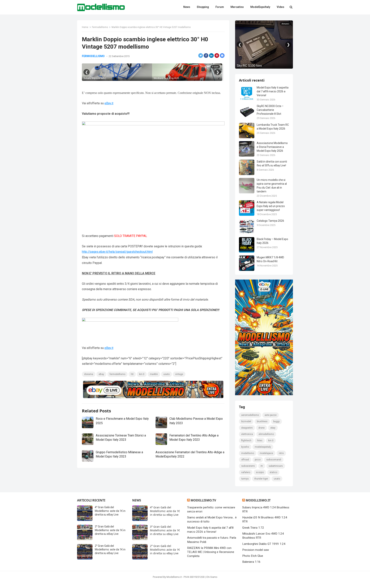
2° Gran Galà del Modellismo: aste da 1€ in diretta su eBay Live (110, 549)
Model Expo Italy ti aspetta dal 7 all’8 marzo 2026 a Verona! (272, 91)
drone (261, 427)
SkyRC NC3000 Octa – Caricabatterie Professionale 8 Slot (270, 109)
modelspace (266, 453)
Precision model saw (255, 550)
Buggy (276, 421)
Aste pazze (271, 415)
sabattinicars (276, 466)
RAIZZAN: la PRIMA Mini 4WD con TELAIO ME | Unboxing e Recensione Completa (210, 552)
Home (85, 27)
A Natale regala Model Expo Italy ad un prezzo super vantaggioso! (271, 206)
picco (258, 459)
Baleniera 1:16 (251, 562)
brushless (262, 421)
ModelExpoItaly (263, 447)
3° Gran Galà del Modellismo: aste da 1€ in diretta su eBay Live (110, 530)
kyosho (245, 447)
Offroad (245, 459)
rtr (262, 466)
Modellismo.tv (203, 500)
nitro (281, 453)
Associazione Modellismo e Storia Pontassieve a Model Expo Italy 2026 (272, 147)
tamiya (245, 478)
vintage (179, 374)
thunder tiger (261, 478)
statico (273, 472)
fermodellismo (117, 374)
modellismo (247, 453)
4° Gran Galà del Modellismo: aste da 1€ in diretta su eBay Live (110, 511)
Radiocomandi (273, 459)
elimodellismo (266, 434)
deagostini (247, 427)
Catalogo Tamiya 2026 (270, 220)
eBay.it (108, 103)
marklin (154, 374)
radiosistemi (248, 466)
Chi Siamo (211, 576)
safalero (245, 472)
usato (166, 374)
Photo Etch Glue (252, 556)
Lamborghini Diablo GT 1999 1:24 (263, 544)
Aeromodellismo (250, 415)
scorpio (260, 472)
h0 (132, 374)
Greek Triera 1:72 (253, 527)
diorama (88, 374)
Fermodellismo (100, 27)
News (136, 500)
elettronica (247, 434)
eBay (101, 374)
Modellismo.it (258, 500)
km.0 (141, 374)
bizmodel (246, 421)
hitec (259, 440)
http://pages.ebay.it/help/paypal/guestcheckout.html (117, 252)
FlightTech (246, 440)
